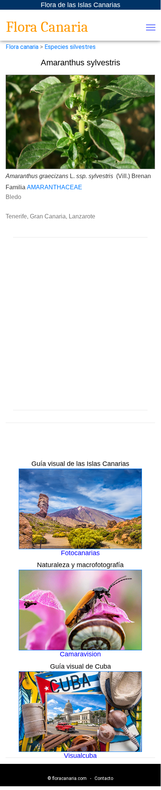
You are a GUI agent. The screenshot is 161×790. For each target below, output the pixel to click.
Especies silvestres (70, 46)
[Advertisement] (80, 323)
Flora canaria (22, 46)
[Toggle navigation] (150, 28)
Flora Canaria (47, 26)
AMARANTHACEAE (54, 187)
